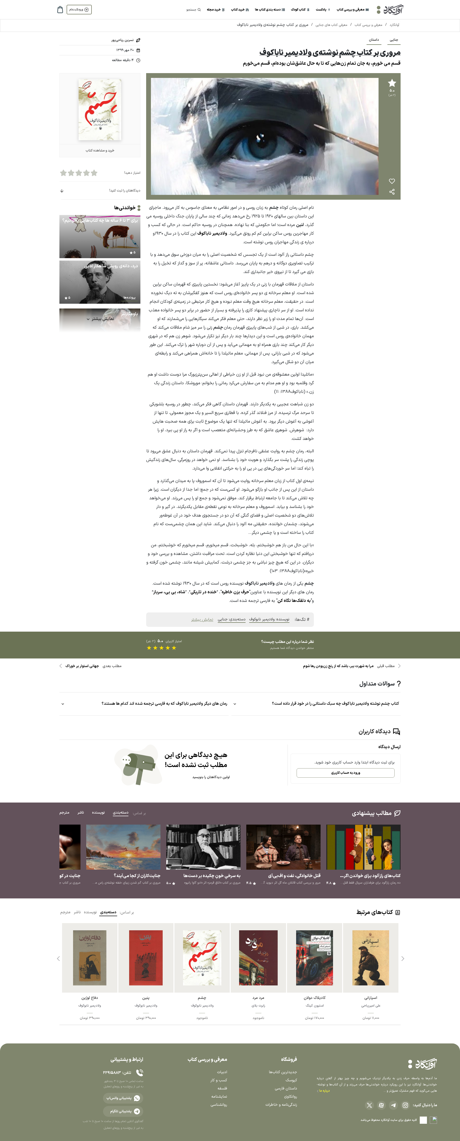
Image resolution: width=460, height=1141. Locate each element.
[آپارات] (381, 1105)
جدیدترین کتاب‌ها (283, 1072)
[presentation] (402, 956)
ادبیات (222, 1072)
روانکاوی (290, 1097)
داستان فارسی (286, 1088)
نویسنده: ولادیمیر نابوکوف (269, 619)
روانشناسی (219, 1105)
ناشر (77, 912)
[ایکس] (369, 1105)
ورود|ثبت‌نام (76, 9)
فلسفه (222, 1088)
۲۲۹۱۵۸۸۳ (112, 1073)
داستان (374, 39)
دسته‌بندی (108, 912)
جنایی (394, 39)
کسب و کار (218, 1080)
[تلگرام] (393, 1105)
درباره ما (324, 1091)
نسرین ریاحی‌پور (122, 40)
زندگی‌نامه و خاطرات (281, 1105)
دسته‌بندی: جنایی (232, 619)
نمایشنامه (219, 1097)
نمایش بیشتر (202, 620)
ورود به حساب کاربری (345, 772)
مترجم (65, 912)
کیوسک (291, 1080)
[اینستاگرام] (405, 1105)
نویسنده (90, 912)
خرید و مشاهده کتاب (100, 150)
